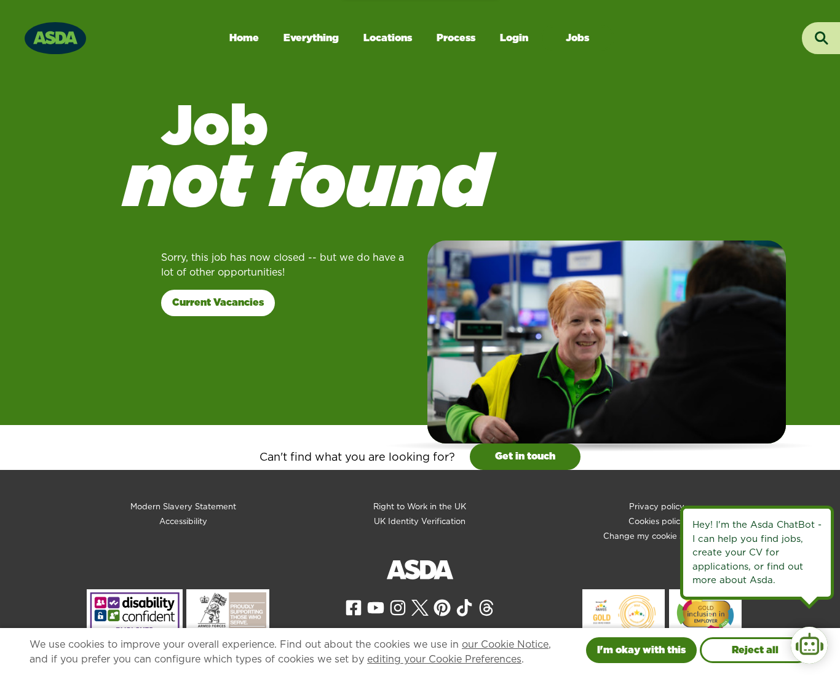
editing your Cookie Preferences (444, 659)
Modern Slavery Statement (183, 506)
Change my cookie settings (656, 536)
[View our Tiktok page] (464, 606)
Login (514, 38)
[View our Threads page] (486, 606)
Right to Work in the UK (419, 506)
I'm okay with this (641, 650)
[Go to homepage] (55, 36)
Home (244, 38)
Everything (311, 38)
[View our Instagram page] (397, 606)
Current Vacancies (218, 302)
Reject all (755, 650)
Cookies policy (656, 521)
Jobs (577, 38)
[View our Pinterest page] (442, 606)
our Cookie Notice (505, 644)
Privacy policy (656, 506)
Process (456, 38)
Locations (387, 38)
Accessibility (183, 521)
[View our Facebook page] (353, 606)
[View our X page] (420, 606)
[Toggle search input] (821, 38)
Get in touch (525, 456)
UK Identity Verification (420, 521)
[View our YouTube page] (375, 606)
